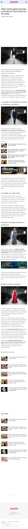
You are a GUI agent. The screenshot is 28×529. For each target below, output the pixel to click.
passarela (4, 205)
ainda (11, 178)
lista (3, 331)
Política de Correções (15, 521)
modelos (10, 340)
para (16, 186)
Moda (5, 6)
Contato (8, 521)
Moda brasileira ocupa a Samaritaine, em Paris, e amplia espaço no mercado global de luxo (17, 156)
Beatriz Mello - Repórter (7, 16)
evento (23, 212)
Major (22, 249)
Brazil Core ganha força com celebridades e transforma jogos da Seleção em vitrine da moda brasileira (17, 389)
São (8, 196)
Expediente (3, 521)
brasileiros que (4, 337)
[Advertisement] (14, 32)
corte (3, 133)
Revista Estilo (6, 525)
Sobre (10, 523)
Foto (20, 246)
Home (2, 6)
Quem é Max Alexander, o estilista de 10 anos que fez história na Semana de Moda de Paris (17, 151)
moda (2, 310)
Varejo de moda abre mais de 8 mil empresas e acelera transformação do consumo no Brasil (16, 162)
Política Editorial (4, 523)
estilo (23, 82)
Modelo (13, 125)
